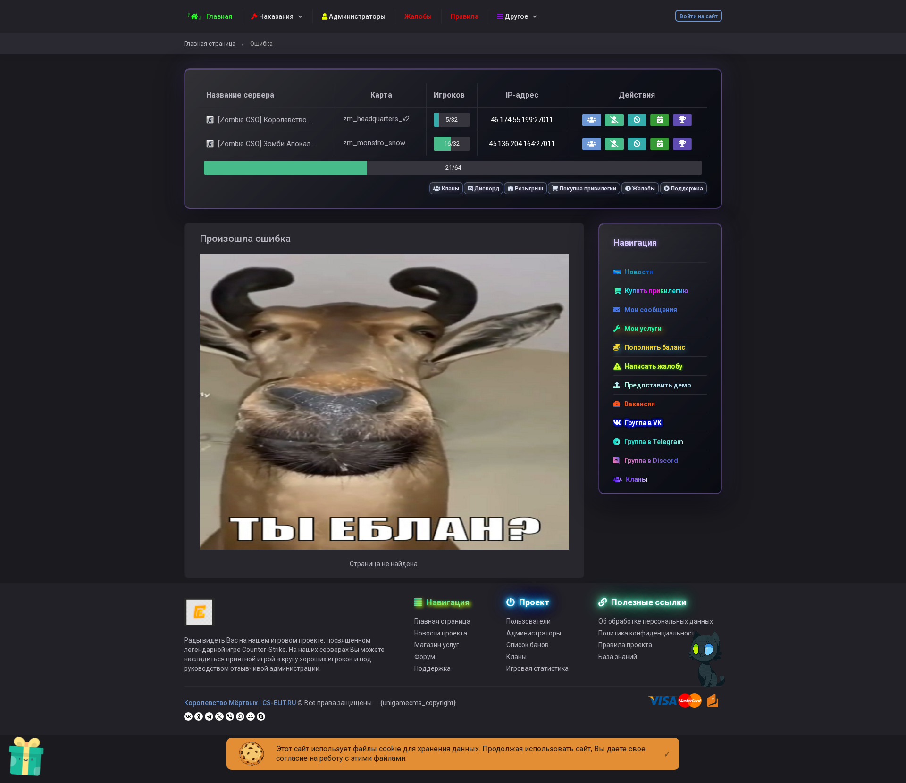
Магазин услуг (436, 645)
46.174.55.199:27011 (522, 119)
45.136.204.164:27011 (522, 144)
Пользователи (528, 621)
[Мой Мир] (250, 716)
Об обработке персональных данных (655, 621)
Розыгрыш (528, 188)
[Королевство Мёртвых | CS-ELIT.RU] (199, 616)
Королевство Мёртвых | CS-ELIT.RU (240, 703)
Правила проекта (625, 645)
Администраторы (356, 16)
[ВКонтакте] (188, 716)
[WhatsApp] (240, 716)
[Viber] (230, 716)
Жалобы (643, 188)
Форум (424, 656)
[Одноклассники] (198, 716)
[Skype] (261, 716)
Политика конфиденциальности (648, 633)
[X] (219, 716)
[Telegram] (209, 716)
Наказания (276, 16)
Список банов (527, 645)
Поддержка (686, 188)
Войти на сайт (699, 16)
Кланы (449, 188)
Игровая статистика (537, 668)
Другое (515, 16)
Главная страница (209, 43)
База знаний (617, 656)
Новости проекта (440, 633)
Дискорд (486, 188)
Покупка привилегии (587, 188)
